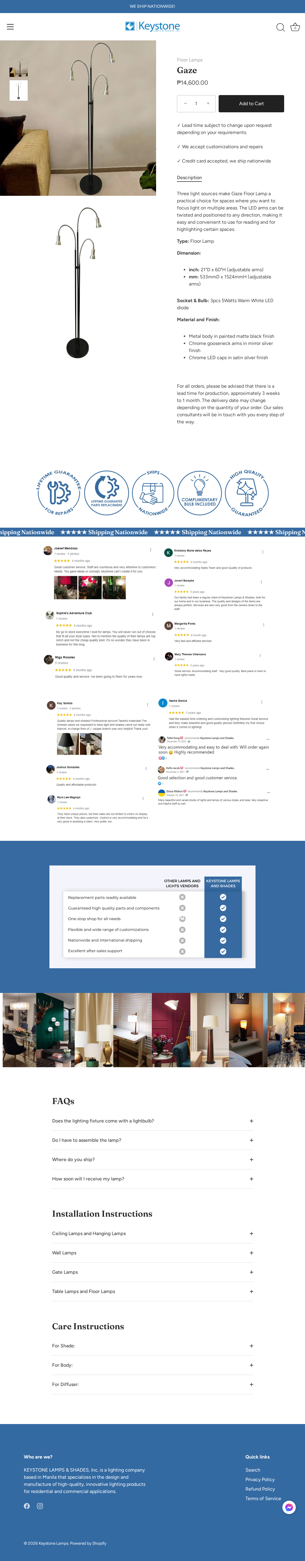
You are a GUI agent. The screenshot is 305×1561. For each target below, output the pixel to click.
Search (252, 1470)
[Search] (280, 27)
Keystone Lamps (53, 1543)
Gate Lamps (65, 1272)
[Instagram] (40, 1505)
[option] (18, 69)
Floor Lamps (190, 60)
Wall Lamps (64, 1253)
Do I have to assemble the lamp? (86, 1140)
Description (189, 177)
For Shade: (63, 1346)
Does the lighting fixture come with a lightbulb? (103, 1121)
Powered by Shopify (88, 1543)
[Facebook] (27, 1505)
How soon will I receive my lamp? (88, 1179)
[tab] (192, 177)
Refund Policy (260, 1489)
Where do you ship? (73, 1159)
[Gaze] (18, 68)
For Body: (62, 1365)
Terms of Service (263, 1498)
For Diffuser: (65, 1384)
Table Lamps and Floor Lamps (83, 1291)
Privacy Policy (260, 1479)
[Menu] (10, 26)
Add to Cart (251, 103)
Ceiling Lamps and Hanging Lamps (89, 1233)
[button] (289, 1507)
